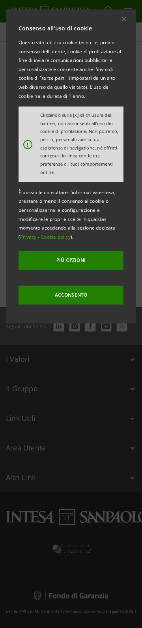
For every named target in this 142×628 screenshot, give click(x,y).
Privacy (29, 237)
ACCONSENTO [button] (71, 295)
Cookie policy (56, 237)
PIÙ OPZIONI (71, 260)
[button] (124, 19)
